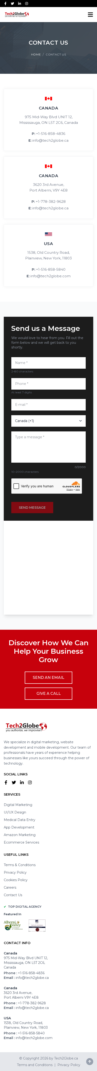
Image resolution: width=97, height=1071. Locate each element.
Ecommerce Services (21, 842)
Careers (10, 887)
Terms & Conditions (20, 865)
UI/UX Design (15, 812)
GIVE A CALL (48, 693)
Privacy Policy (15, 872)
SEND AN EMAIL (48, 677)
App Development (19, 827)
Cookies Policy (16, 880)
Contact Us (13, 895)
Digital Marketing (18, 805)
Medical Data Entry (19, 820)
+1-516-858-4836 (50, 133)
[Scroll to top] (89, 1061)
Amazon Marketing (20, 835)
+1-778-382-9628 (51, 201)
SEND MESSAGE (32, 507)
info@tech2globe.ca (50, 140)
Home (36, 54)
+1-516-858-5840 (50, 269)
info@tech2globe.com (50, 276)
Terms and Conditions (35, 1065)
